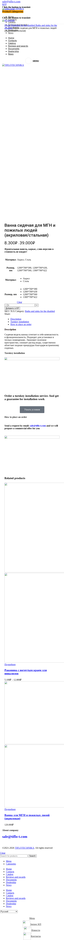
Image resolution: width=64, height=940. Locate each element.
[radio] (30, 278)
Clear (19, 302)
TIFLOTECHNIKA (24, 848)
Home (7, 25)
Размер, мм (11, 294)
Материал (10, 280)
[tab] (35, 319)
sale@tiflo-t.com (38, 425)
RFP (4, 4)
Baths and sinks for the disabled (40, 311)
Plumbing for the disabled (23, 25)
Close (2, 853)
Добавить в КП (12, 308)
